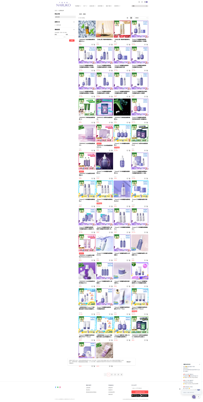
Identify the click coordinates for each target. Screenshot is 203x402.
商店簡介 (88, 390)
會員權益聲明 (111, 392)
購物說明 (110, 387)
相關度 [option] (137, 17)
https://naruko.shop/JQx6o (191, 377)
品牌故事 (88, 387)
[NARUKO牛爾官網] (63, 4)
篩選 (72, 40)
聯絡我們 (110, 394)
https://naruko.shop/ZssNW (191, 383)
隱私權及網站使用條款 (91, 392)
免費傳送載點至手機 (139, 392)
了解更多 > (71, 363)
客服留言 (110, 390)
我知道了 (129, 361)
